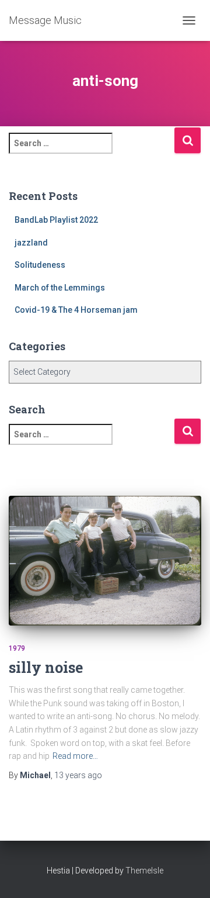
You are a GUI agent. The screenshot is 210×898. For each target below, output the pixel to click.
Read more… (75, 756)
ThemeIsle (144, 870)
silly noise (46, 667)
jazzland (31, 242)
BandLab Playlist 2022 (56, 219)
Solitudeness (40, 265)
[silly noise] (105, 560)
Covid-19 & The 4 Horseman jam (76, 310)
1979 (17, 648)
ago (78, 775)
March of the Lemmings (60, 287)
